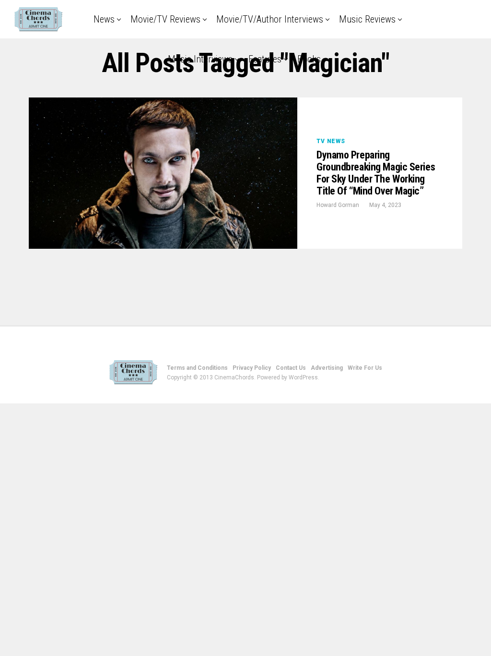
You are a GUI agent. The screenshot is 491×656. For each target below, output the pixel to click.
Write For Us (365, 367)
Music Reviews (367, 19)
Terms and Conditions (197, 367)
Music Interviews (200, 59)
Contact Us (291, 367)
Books (309, 59)
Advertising (327, 367)
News (104, 19)
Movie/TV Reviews (165, 19)
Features (264, 59)
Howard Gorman (337, 205)
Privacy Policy (252, 367)
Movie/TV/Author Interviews (269, 19)
